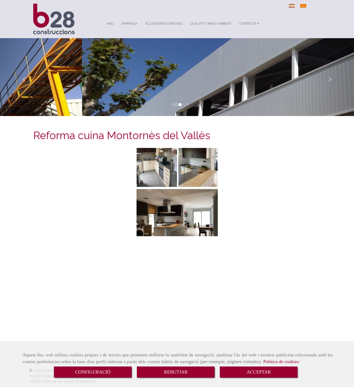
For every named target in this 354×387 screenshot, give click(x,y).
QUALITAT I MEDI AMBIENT (210, 23)
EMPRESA (130, 23)
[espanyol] (293, 6)
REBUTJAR (176, 372)
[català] (304, 6)
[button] (26, 77)
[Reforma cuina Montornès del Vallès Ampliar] (177, 192)
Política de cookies (281, 361)
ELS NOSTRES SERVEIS (164, 23)
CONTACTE (248, 23)
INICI (110, 23)
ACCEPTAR (259, 372)
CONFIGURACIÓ (92, 372)
